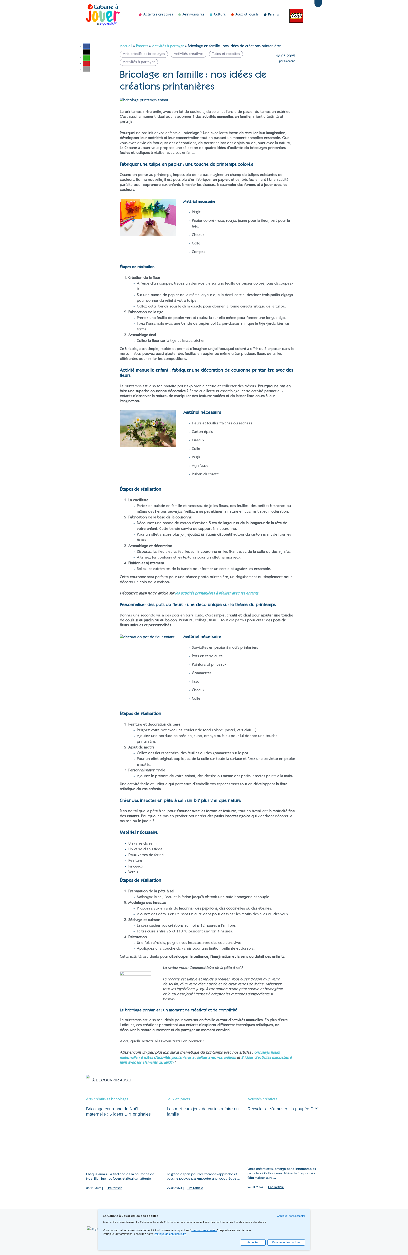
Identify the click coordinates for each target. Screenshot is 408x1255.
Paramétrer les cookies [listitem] (286, 1242)
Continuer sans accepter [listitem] (291, 1215)
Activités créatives (262, 1099)
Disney (307, 15)
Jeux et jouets (178, 1099)
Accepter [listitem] (252, 1242)
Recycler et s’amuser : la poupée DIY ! (284, 1108)
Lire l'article (114, 1188)
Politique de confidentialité (170, 1233)
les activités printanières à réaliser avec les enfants (217, 593)
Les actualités (294, 15)
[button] (86, 46)
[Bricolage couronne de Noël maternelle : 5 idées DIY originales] (123, 1144)
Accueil (126, 46)
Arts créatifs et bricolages (107, 1099)
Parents (273, 14)
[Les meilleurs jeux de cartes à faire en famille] (204, 1144)
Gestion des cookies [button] (204, 1230)
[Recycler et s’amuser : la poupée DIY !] (285, 1139)
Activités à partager (168, 46)
